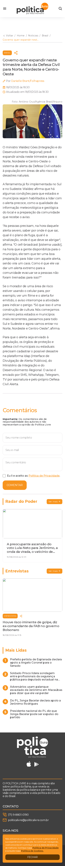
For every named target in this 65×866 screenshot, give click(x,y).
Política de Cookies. (32, 851)
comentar (15, 485)
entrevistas (10, 616)
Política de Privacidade (44, 475)
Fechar (32, 857)
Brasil (7, 53)
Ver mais (53, 501)
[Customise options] (60, 9)
